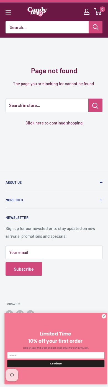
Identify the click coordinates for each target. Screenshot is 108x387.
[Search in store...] (95, 105)
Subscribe (24, 268)
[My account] (86, 12)
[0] (97, 11)
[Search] (95, 27)
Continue (54, 363)
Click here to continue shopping (54, 122)
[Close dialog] (102, 316)
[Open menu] (8, 12)
